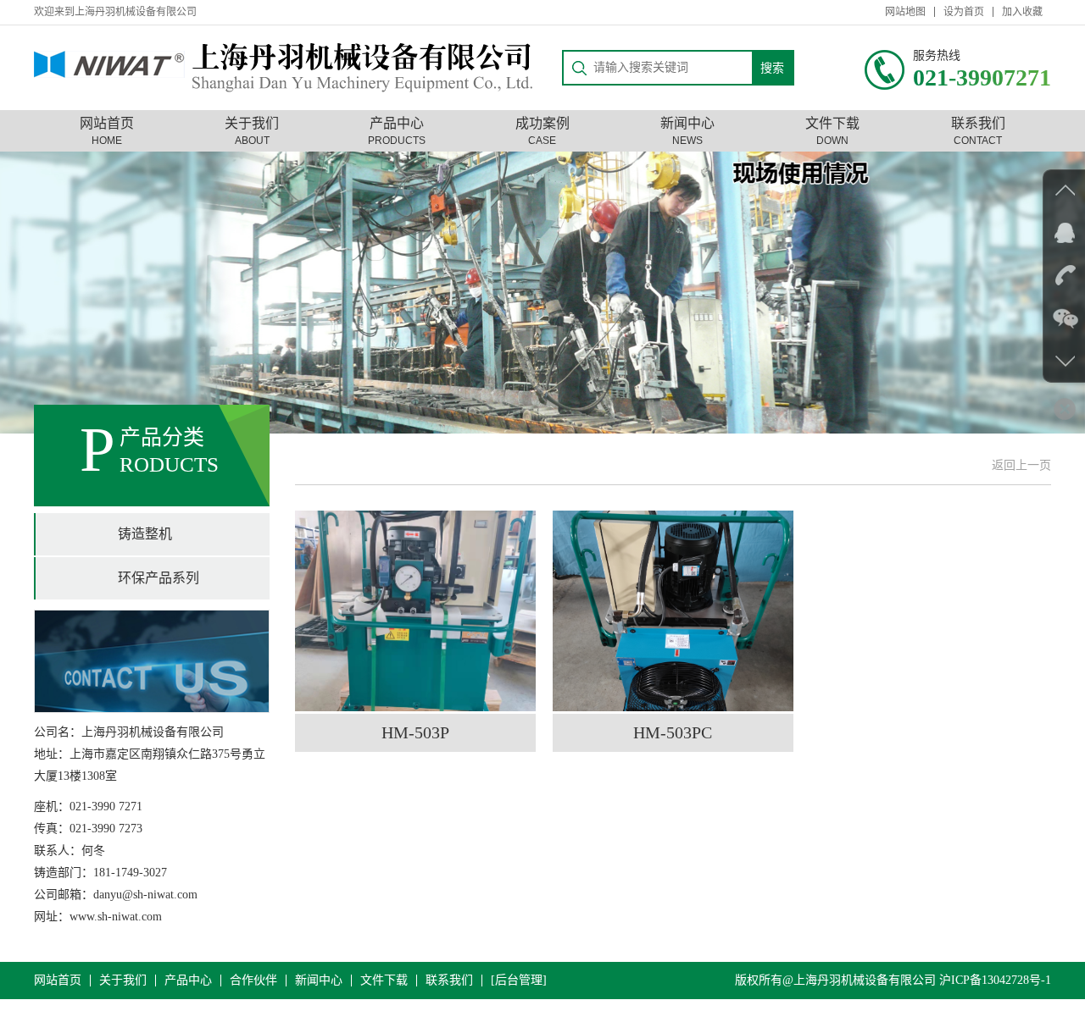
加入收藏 (1022, 12)
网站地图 (905, 12)
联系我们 (449, 980)
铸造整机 (145, 534)
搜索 (772, 68)
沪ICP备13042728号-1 (995, 980)
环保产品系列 (158, 578)
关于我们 (123, 980)
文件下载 (384, 980)
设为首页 (963, 12)
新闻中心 (318, 980)
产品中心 (188, 980)
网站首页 (57, 980)
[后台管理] (519, 980)
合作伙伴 (253, 980)
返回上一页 (1021, 465)
